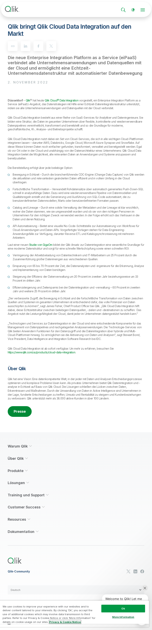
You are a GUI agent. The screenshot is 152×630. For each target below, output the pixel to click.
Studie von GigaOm (40, 244)
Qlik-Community (19, 571)
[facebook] (38, 46)
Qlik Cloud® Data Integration (61, 100)
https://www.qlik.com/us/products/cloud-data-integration (41, 352)
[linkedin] (25, 46)
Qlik (28, 100)
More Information (123, 617)
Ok (123, 608)
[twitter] (51, 46)
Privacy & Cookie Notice (65, 621)
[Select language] (133, 10)
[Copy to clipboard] (13, 46)
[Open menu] (142, 10)
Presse (20, 411)
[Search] (123, 10)
